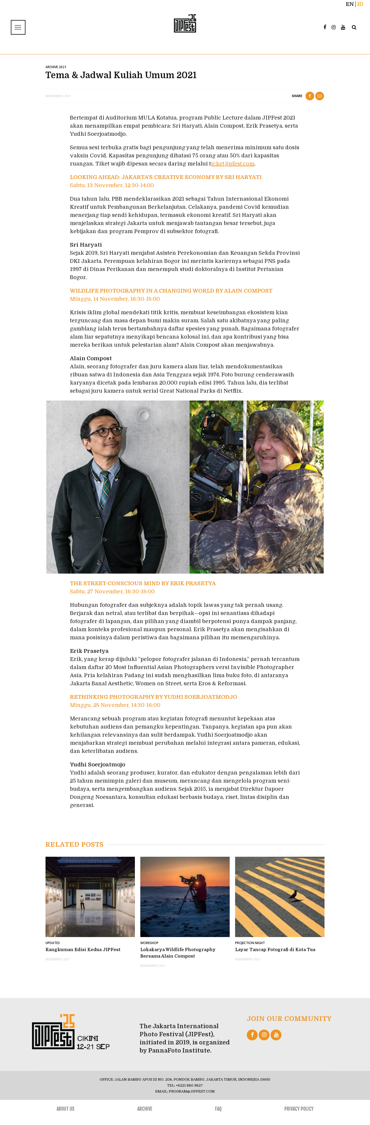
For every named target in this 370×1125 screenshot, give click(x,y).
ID (360, 4)
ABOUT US (65, 1109)
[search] (354, 27)
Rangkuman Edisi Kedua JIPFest (83, 949)
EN (350, 4)
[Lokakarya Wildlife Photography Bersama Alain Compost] (185, 897)
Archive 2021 (56, 67)
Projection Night (250, 943)
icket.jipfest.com (232, 164)
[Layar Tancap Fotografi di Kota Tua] (279, 897)
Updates (53, 943)
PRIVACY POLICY (298, 1109)
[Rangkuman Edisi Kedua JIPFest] (90, 897)
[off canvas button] (17, 27)
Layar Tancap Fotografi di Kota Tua (275, 949)
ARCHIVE (144, 1109)
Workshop (149, 943)
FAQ (218, 1109)
